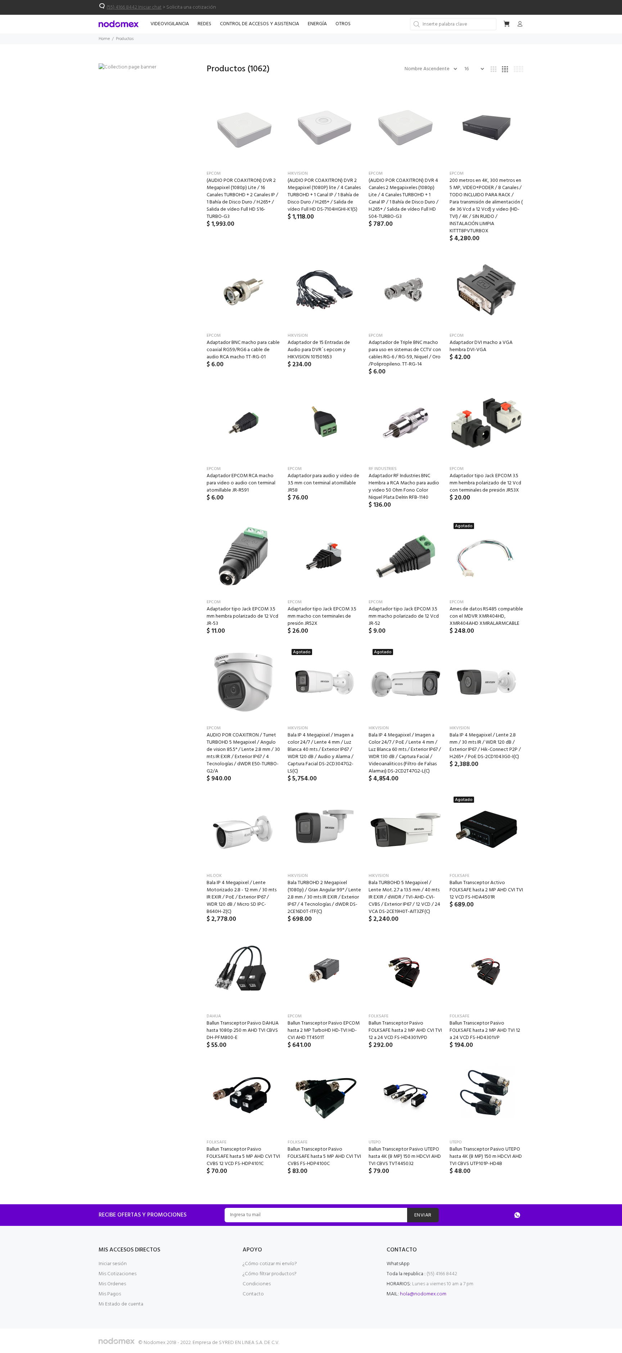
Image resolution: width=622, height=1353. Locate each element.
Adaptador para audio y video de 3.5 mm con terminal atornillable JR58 (323, 483)
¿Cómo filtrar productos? (270, 1274)
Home (104, 38)
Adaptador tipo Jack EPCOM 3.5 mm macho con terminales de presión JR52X (322, 616)
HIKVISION (298, 173)
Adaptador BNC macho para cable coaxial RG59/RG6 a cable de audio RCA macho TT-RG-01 (243, 350)
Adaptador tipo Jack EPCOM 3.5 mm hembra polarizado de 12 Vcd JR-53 (242, 616)
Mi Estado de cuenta (121, 1304)
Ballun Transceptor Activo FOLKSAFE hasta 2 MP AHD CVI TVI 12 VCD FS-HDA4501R (486, 890)
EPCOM (214, 173)
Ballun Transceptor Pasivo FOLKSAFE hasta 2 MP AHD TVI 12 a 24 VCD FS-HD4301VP (485, 1030)
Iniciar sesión (113, 1264)
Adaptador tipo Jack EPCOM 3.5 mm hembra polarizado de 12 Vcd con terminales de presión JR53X (485, 483)
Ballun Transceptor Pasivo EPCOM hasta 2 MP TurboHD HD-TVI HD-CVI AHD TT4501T (324, 1030)
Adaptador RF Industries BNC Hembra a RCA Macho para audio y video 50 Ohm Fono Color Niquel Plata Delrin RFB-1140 (404, 487)
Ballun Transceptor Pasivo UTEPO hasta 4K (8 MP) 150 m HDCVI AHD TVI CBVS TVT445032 (405, 1156)
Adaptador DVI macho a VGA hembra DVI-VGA (481, 346)
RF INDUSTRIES (383, 468)
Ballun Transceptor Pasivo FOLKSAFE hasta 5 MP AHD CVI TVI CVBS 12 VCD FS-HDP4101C (243, 1156)
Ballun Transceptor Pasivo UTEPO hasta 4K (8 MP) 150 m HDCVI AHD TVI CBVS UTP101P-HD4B (486, 1156)
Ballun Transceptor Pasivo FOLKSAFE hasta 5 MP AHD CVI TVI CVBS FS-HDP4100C (324, 1156)
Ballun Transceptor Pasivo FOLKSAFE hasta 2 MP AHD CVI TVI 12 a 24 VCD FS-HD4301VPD (405, 1030)
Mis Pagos (110, 1294)
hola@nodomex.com (423, 1294)
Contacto (253, 1294)
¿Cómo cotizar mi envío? (270, 1264)
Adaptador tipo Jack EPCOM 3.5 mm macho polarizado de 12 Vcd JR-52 (404, 616)
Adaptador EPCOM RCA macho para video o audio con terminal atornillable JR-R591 (241, 483)
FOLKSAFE (459, 875)
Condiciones (257, 1284)
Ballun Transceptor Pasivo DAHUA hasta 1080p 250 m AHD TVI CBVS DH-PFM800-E (243, 1030)
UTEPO (375, 1142)
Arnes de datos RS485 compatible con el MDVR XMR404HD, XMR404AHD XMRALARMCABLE (486, 616)
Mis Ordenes (112, 1284)
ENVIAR (423, 1215)
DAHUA (214, 1016)
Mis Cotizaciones (117, 1274)
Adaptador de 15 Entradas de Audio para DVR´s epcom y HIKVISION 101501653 (319, 350)
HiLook (214, 875)
